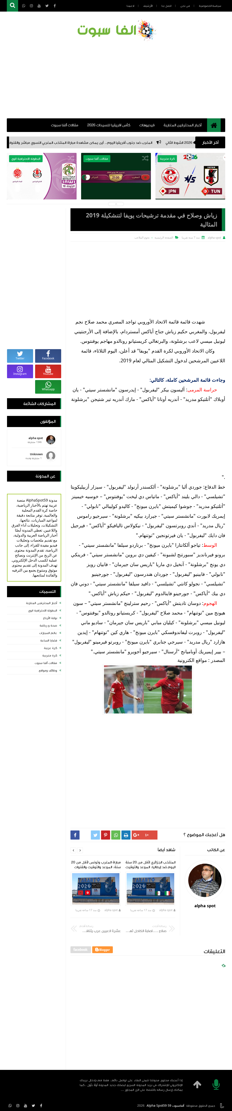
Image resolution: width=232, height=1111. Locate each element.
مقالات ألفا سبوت (64, 125)
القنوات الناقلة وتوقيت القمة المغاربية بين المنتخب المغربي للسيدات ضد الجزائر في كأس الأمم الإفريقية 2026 (190, 197)
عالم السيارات (48, 633)
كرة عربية (50, 648)
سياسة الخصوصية (210, 6)
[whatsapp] (10, 1105)
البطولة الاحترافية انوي (42, 610)
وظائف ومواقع (48, 670)
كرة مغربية (49, 655)
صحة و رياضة (48, 625)
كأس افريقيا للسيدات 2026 (108, 125)
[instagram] (17, 1105)
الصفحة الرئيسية (164, 237)
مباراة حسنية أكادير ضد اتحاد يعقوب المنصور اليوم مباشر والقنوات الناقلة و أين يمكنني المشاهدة (116, 197)
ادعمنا (130, 6)
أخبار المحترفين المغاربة (182, 125)
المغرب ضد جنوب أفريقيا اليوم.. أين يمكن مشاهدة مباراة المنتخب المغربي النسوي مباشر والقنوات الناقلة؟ (115, 142)
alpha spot (165, 910)
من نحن (185, 6)
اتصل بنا (166, 6)
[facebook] (41, 1105)
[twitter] (33, 1105)
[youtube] (25, 1105)
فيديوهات (147, 125)
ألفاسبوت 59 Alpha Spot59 (165, 1106)
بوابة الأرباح (50, 618)
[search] (12, 6)
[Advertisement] (116, 80)
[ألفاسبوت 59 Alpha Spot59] (116, 31)
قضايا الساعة (48, 640)
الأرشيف (147, 6)
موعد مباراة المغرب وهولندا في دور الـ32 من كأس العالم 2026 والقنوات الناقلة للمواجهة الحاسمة (42, 194)
